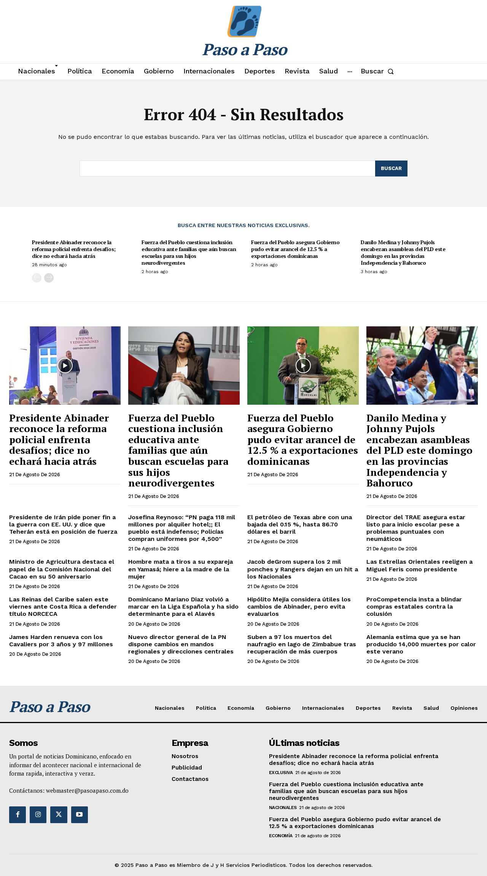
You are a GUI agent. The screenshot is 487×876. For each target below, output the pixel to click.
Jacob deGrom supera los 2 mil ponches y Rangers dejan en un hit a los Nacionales (302, 569)
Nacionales (283, 807)
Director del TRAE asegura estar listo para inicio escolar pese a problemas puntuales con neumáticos (415, 528)
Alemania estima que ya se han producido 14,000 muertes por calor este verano (421, 644)
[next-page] (49, 278)
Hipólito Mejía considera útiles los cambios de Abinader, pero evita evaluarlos (299, 606)
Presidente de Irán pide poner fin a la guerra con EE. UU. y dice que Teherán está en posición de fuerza (63, 524)
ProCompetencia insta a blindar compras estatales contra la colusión (414, 606)
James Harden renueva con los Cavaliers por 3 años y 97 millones (61, 640)
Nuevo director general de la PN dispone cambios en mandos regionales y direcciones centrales (181, 644)
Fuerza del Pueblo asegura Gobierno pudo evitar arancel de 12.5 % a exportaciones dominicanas (295, 248)
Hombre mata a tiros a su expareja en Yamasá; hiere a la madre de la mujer (180, 569)
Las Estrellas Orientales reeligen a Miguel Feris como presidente (419, 565)
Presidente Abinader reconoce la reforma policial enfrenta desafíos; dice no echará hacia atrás (74, 248)
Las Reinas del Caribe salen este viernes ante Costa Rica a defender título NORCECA (63, 606)
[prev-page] (36, 278)
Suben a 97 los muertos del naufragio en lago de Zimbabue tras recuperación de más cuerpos (301, 644)
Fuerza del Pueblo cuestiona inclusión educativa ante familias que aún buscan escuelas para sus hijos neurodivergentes (189, 252)
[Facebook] (17, 814)
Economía (281, 835)
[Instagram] (38, 814)
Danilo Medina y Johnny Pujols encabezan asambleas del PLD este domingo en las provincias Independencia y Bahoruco (403, 252)
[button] (379, 71)
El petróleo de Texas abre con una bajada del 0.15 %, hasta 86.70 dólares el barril (299, 524)
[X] (58, 814)
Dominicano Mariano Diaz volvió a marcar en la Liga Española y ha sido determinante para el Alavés (183, 606)
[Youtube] (79, 814)
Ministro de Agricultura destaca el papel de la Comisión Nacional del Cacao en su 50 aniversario (61, 569)
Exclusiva (281, 772)
